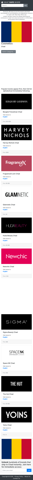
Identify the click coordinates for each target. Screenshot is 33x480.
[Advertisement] (16, 70)
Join (29, 470)
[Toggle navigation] (3, 8)
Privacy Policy (19, 476)
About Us (27, 476)
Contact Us (16, 478)
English (5, 117)
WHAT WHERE (11, 2)
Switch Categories (8, 51)
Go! (26, 5)
